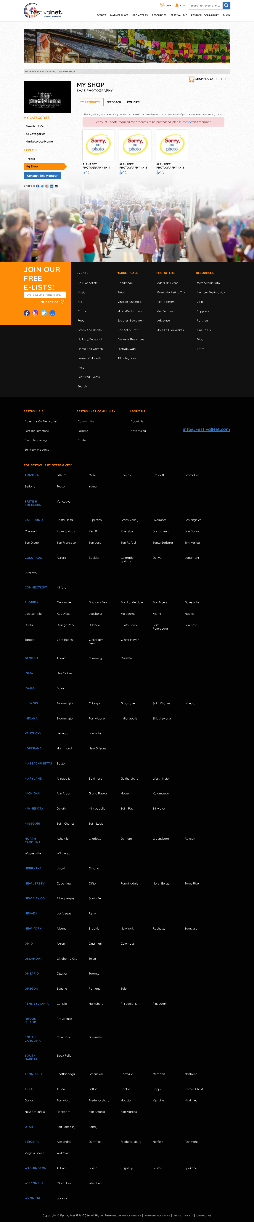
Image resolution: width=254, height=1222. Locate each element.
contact (187, 122)
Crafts (82, 311)
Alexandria (64, 1141)
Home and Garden (90, 349)
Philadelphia (129, 1003)
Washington (36, 1168)
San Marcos (129, 1112)
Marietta (126, 658)
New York (33, 928)
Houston (126, 1100)
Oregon (31, 988)
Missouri (32, 823)
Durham (126, 838)
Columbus (128, 943)
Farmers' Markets (89, 358)
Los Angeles (193, 520)
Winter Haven (130, 640)
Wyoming (32, 1198)
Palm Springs (66, 531)
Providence (64, 1019)
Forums (83, 431)
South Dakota (31, 1057)
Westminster (161, 778)
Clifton (93, 883)
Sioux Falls (64, 1055)
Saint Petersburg (160, 626)
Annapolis (63, 778)
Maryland (33, 778)
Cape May (64, 883)
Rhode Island (30, 1020)
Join (200, 301)
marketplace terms (157, 1215)
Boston (61, 763)
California (34, 520)
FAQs (200, 349)
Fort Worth (64, 1100)
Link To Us (204, 330)
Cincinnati (95, 943)
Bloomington (65, 703)
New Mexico (35, 898)
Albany (61, 928)
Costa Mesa (65, 520)
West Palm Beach (96, 641)
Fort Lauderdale (132, 602)
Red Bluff (95, 531)
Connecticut (36, 587)
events (101, 15)
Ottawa (62, 973)
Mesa (92, 475)
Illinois (31, 703)
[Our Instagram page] (35, 313)
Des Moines (65, 673)
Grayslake (128, 703)
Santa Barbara (163, 542)
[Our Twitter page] (44, 313)
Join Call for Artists (170, 330)
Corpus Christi (194, 1089)
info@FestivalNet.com (206, 429)
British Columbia (33, 503)
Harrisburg (96, 1003)
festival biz (179, 15)
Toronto (94, 973)
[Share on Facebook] (37, 186)
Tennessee (34, 1074)
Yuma (93, 486)
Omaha (94, 868)
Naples (189, 613)
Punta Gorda (129, 625)
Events (83, 273)
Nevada (31, 913)
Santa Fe (95, 898)
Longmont (192, 557)
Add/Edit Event (167, 283)
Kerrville (158, 1100)
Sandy (93, 1127)
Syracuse (191, 928)
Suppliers (203, 311)
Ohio (29, 943)
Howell (125, 793)
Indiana (31, 718)
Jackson (62, 1198)
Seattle (157, 1168)
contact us (204, 1215)
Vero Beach (65, 640)
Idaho (30, 688)
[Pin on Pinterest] (46, 186)
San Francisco (66, 542)
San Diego (32, 542)
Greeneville (96, 1074)
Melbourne (128, 613)
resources (159, 15)
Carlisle (62, 1003)
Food (81, 320)
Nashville (191, 1074)
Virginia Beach (34, 1153)
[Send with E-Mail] (56, 186)
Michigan (32, 793)
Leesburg (95, 613)
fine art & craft (37, 126)
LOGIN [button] (167, 5)
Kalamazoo (161, 793)
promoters (140, 15)
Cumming (95, 658)
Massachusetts (36, 763)
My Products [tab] (90, 102)
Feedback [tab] (114, 102)
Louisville (95, 733)
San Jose (95, 542)
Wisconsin (34, 1183)
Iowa (29, 673)
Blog (226, 15)
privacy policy (183, 1215)
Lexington (63, 733)
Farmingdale (129, 883)
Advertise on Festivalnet (41, 421)
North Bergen (162, 883)
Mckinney (191, 1100)
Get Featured (166, 311)
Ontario (32, 973)
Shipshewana (162, 718)
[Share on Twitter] (42, 186)
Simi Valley (192, 542)
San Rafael (128, 542)
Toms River (192, 883)
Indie (81, 367)
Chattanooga (66, 1074)
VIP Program (166, 301)
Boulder (94, 557)
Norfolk (158, 1141)
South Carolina (33, 1038)
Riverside (127, 531)
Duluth (61, 808)
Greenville (95, 1037)
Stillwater (159, 808)
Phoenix (126, 475)
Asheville (63, 838)
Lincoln (61, 868)
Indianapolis (129, 718)
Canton (126, 1089)
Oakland (31, 531)
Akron (61, 943)
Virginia (32, 1141)
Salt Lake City (66, 1127)
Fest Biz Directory (37, 431)
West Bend (96, 1183)
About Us (137, 411)
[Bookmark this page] (52, 313)
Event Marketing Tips (171, 292)
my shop (32, 166)
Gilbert (61, 475)
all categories (35, 134)
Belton (93, 1089)
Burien (93, 1168)
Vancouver (64, 501)
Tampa (30, 640)
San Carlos (192, 531)
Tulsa (92, 958)
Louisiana (33, 748)
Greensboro (161, 838)
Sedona (30, 486)
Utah (29, 1127)
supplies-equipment (131, 320)
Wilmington (64, 853)
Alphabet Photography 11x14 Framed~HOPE (170, 167)
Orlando (94, 625)
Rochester (160, 928)
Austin (61, 1089)
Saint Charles (162, 703)
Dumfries (95, 1141)
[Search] (226, 5)
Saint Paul (127, 808)
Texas (30, 1089)
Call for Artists (87, 283)
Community (86, 421)
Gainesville (192, 602)
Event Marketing (36, 440)
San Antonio (97, 1112)
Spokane (191, 1168)
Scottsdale (192, 475)
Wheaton (191, 703)
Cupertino (95, 520)
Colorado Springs (127, 559)
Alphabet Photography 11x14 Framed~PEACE (133, 167)
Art (80, 301)
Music (81, 292)
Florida (31, 602)
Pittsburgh (160, 1003)
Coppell (158, 1089)
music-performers (130, 311)
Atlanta (62, 658)
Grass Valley (129, 520)
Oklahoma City (67, 958)
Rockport (63, 1112)
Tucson (61, 486)
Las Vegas (64, 913)
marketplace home (39, 141)
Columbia (63, 1037)
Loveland (31, 572)
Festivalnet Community (96, 411)
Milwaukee (64, 1183)
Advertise (163, 320)
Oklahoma (34, 958)
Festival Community (205, 15)
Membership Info (208, 283)
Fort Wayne (97, 718)
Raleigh (190, 838)
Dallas (29, 1100)
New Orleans (97, 748)
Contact (83, 440)
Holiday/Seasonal (90, 339)
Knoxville (127, 1074)
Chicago (94, 703)
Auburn (62, 1168)
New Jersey (35, 883)
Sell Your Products (37, 449)
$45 (87, 172)
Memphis (159, 1074)
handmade (125, 283)
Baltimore (95, 778)
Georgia (32, 658)
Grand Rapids (98, 793)
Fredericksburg (99, 1100)
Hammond (64, 748)
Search (82, 386)
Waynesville (33, 853)
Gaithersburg (130, 778)
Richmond (192, 1141)
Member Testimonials (211, 292)
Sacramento (161, 531)
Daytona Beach (99, 602)
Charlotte (95, 838)
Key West (63, 613)
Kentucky (33, 733)
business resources (131, 339)
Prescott (158, 475)
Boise (60, 688)
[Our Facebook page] (27, 313)
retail (121, 292)
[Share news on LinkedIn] (51, 186)
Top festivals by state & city (48, 465)
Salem (125, 988)
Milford (61, 587)
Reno (92, 913)
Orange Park (65, 625)
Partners (203, 320)
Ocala (29, 625)
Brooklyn (95, 928)
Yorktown (63, 1153)
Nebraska (33, 868)
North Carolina (33, 840)
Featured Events (89, 377)
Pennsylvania (36, 1003)
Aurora (61, 557)
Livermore (160, 520)
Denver (158, 557)
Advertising (138, 431)
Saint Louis (96, 823)
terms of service (130, 1215)
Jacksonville (33, 613)
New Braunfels (35, 1112)
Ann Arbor (63, 793)
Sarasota (191, 625)
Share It (29, 186)
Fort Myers (160, 602)
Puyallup (127, 1168)
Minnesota (34, 808)
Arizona (32, 475)
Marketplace (119, 15)
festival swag (127, 349)
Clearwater (64, 602)
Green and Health (90, 330)
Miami (157, 613)
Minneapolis (97, 808)
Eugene (62, 988)
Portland (95, 988)
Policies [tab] (133, 102)
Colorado (33, 557)
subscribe (50, 302)
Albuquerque (65, 898)
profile (30, 159)
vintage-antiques (129, 301)
